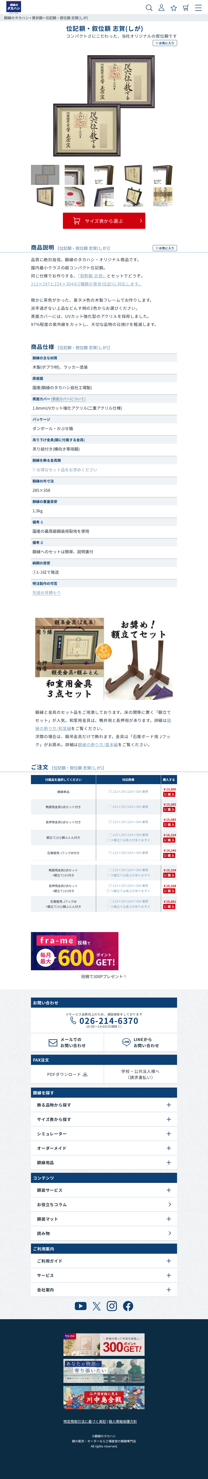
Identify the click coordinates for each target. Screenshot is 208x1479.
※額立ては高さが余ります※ (130, 840)
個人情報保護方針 (123, 1421)
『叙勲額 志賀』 (92, 276)
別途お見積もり (46, 592)
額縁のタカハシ (16, 17)
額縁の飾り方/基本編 (98, 744)
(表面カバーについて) (68, 398)
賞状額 (37, 17)
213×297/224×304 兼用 (130, 791)
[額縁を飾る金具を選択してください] (103, 659)
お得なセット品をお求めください (67, 470)
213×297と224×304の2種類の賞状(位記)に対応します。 (86, 284)
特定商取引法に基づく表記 (84, 1421)
